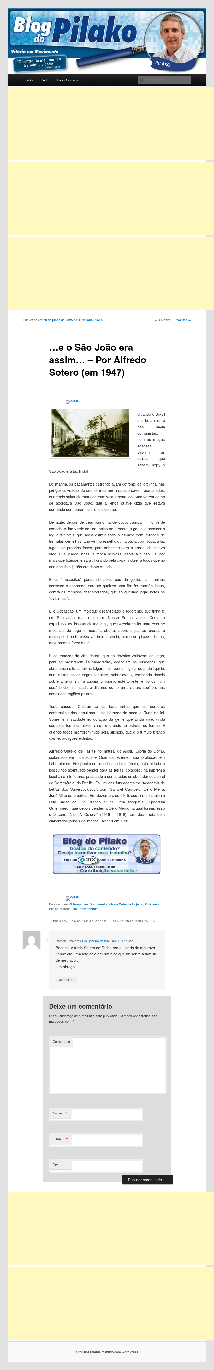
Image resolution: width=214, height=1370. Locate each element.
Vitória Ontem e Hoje (123, 904)
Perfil (45, 79)
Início (28, 79)
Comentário (61, 1041)
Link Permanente (84, 908)
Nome (60, 1113)
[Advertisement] (111, 123)
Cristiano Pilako (91, 320)
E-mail (60, 1139)
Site (56, 1164)
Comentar (66, 979)
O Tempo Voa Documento (88, 904)
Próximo (183, 320)
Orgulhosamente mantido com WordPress (107, 1352)
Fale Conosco (67, 79)
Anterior (162, 320)
